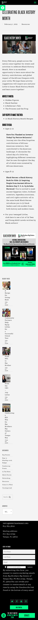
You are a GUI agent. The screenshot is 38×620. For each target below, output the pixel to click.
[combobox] (7, 512)
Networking (6, 478)
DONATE (26, 615)
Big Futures (6, 455)
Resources (26, 24)
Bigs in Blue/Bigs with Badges (7, 460)
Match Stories (7, 475)
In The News (6, 471)
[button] (2, 7)
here (12, 217)
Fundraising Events (6, 467)
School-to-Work (7, 484)
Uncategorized (7, 488)
